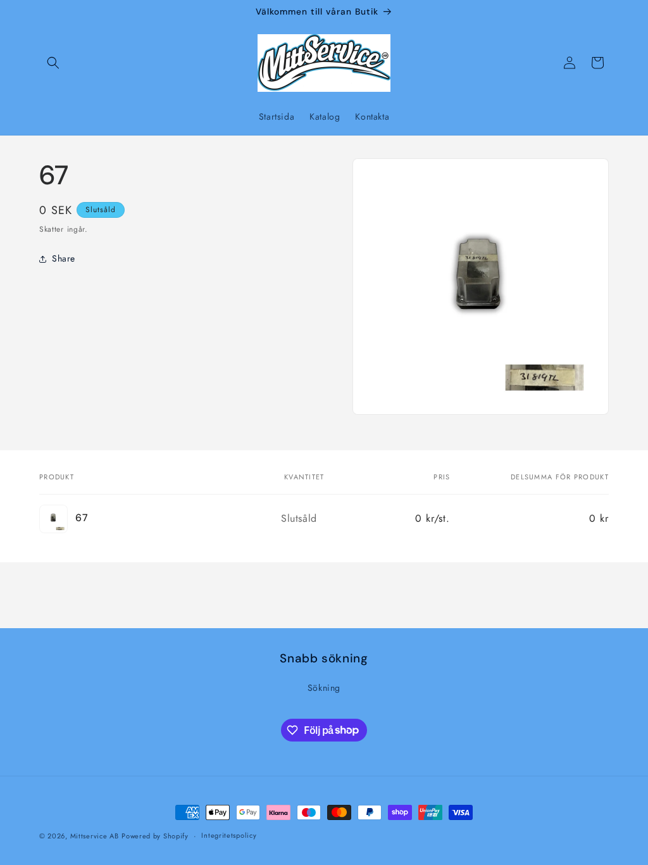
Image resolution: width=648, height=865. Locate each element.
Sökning (324, 687)
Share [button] (63, 258)
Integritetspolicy (228, 835)
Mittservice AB (94, 836)
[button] (53, 63)
